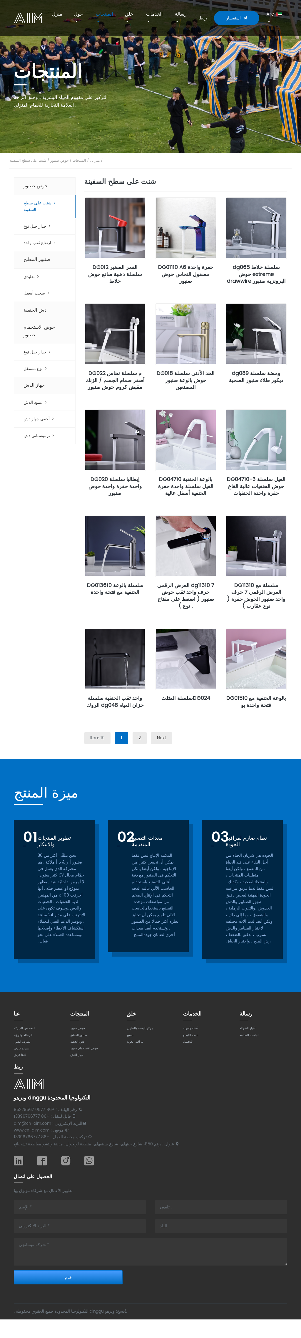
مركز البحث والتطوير (140, 1028)
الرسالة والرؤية (23, 1035)
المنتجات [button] (104, 14)
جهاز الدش (34, 385)
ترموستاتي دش (37, 435)
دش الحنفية (35, 310)
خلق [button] (129, 14)
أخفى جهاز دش (37, 419)
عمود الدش (34, 402)
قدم (68, 1277)
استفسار (234, 18)
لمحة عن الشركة (24, 1028)
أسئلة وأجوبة (190, 1028)
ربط (203, 18)
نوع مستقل (34, 368)
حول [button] (78, 14)
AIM (28, 18)
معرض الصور (22, 1041)
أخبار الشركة (247, 1028)
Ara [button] (271, 14)
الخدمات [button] (154, 14)
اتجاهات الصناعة (249, 1035)
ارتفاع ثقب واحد (38, 242)
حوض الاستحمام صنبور (39, 331)
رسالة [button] (181, 14)
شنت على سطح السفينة (27, 160)
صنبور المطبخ (37, 259)
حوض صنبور (59, 160)
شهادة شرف (21, 1048)
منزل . (57, 18)
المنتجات (79, 160)
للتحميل (188, 1041)
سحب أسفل (35, 293)
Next (161, 738)
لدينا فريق (20, 1055)
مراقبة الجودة (135, 1041)
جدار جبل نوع (36, 226)
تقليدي (30, 276)
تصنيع (130, 1035)
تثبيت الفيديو (190, 1035)
